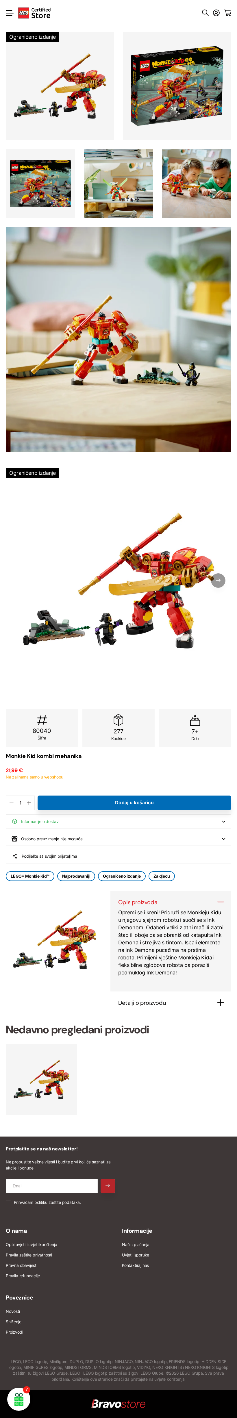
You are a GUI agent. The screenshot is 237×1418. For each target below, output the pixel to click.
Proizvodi (14, 1332)
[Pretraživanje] (205, 13)
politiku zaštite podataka (57, 1202)
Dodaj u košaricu (134, 802)
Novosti (13, 1311)
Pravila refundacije (23, 1275)
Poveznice (19, 1297)
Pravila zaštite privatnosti (29, 1254)
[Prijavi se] (216, 13)
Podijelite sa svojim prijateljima (49, 856)
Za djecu (161, 876)
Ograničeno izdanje (122, 876)
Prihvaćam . (47, 1202)
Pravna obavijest (21, 1265)
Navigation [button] (9, 13)
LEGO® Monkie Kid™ (30, 876)
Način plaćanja (135, 1244)
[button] (218, 580)
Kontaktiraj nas (135, 1265)
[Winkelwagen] (227, 13)
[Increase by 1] (29, 803)
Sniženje (13, 1321)
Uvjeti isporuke (135, 1254)
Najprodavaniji (76, 876)
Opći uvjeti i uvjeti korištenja (31, 1244)
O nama (16, 1231)
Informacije (137, 1231)
